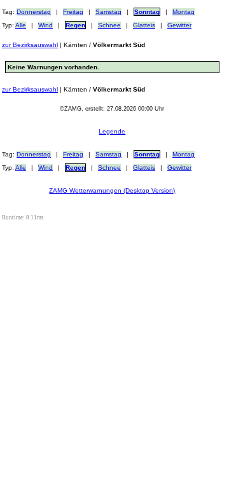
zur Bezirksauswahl (30, 44)
